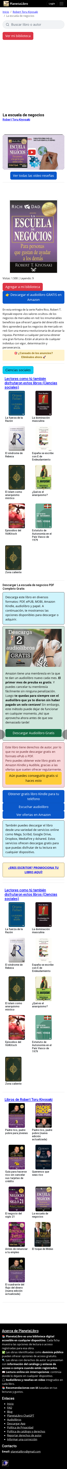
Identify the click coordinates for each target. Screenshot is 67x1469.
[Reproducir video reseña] (33, 152)
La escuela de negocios (40, 1215)
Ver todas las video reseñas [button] (33, 175)
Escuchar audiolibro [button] (33, 807)
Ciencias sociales (18, 370)
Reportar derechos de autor (24, 1435)
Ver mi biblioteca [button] (18, 36)
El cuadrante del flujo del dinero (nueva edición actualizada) (14, 1289)
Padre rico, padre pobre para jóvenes (16, 1131)
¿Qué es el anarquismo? (40, 493)
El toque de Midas (42, 1249)
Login (52, 3)
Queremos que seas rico (40, 1173)
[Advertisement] (33, 77)
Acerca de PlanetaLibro (20, 1331)
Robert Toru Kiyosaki (25, 12)
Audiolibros (14, 1419)
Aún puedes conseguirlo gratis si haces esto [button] (33, 778)
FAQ (9, 1408)
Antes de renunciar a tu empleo (16, 1250)
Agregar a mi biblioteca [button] (22, 287)
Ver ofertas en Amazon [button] (33, 814)
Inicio (6, 12)
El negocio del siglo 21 (13, 1215)
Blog (10, 1411)
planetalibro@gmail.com (26, 1451)
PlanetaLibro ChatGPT (20, 1415)
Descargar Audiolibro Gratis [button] (33, 733)
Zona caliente (13, 572)
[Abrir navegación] (61, 3)
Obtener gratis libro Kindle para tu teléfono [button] (33, 796)
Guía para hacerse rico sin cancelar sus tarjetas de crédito (16, 1176)
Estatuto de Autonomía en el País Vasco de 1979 (42, 535)
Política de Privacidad (20, 1427)
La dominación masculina (41, 419)
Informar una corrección (22, 1439)
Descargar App (16, 1423)
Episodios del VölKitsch (13, 532)
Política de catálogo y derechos (26, 1431)
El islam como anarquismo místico (13, 495)
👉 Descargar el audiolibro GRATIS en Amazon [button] (33, 297)
